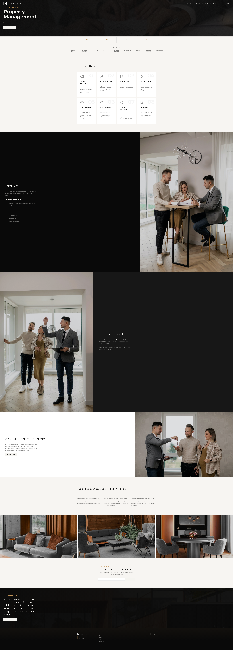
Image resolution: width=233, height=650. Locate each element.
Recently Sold (199, 3)
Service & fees (11, 454)
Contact (223, 3)
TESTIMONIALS (22, 27)
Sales (187, 3)
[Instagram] (154, 634)
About (228, 3)
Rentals (192, 3)
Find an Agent (208, 3)
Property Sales (103, 633)
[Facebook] (151, 634)
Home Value (216, 3)
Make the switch (9, 27)
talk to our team (10, 619)
